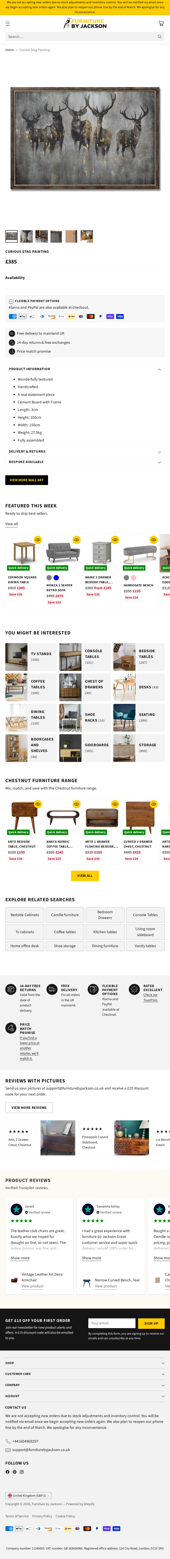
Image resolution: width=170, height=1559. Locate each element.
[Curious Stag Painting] (85, 141)
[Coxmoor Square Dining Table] (24, 553)
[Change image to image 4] (56, 236)
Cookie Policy (65, 1516)
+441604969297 (25, 1441)
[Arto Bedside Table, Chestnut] (24, 817)
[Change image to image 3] (41, 236)
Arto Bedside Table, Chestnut (22, 844)
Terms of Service (17, 1516)
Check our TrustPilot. (150, 997)
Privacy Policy (42, 1516)
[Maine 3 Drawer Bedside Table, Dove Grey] (102, 553)
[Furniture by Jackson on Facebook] (7, 1472)
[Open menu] (7, 23)
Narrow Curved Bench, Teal (117, 1280)
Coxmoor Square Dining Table (22, 580)
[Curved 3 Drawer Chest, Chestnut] (140, 817)
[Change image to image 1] (11, 236)
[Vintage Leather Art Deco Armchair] (14, 1280)
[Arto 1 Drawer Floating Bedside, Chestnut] (102, 817)
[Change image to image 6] (87, 236)
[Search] (160, 36)
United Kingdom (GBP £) (29, 1495)
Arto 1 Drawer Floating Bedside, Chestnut (100, 846)
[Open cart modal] (161, 23)
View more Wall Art (27, 480)
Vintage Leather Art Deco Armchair (42, 1277)
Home (9, 49)
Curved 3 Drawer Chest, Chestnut (138, 844)
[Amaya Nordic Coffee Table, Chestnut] (63, 817)
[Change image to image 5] (72, 236)
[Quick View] (38, 540)
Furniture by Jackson (47, 1504)
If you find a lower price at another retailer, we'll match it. (29, 1048)
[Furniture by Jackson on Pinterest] (14, 1472)
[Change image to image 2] (26, 236)
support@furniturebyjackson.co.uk (41, 1450)
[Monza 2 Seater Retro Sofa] (63, 553)
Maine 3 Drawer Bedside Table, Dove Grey (98, 582)
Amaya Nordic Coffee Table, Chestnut (58, 846)
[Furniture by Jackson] (85, 23)
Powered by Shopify (80, 1504)
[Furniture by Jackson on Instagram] (21, 1472)
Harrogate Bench (139, 585)
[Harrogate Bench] (140, 553)
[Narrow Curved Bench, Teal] (86, 1283)
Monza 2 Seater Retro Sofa (59, 588)
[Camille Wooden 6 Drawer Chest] (158, 1280)
